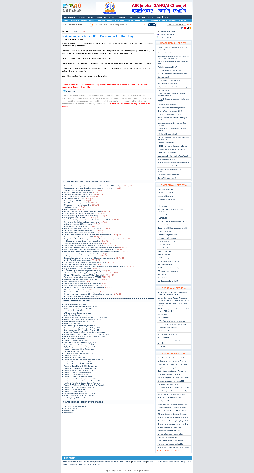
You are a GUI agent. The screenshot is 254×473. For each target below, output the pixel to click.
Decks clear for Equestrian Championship (172, 324)
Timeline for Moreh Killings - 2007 (75, 357)
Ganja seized (162, 203)
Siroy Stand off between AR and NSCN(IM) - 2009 (80, 343)
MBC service (162, 206)
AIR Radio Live (70, 17)
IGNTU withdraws (164, 254)
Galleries (120, 20)
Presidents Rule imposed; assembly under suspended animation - (89, 262)
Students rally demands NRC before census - (82, 224)
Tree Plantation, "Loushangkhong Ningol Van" (173, 421)
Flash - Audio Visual (139, 461)
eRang (130, 17)
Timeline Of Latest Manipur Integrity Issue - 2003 (80, 379)
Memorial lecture (163, 274)
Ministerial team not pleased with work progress (174, 87)
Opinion (189, 461)
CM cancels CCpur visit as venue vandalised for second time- (88, 288)
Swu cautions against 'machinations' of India (172, 73)
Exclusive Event (125, 461)
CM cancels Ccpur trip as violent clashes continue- (84, 292)
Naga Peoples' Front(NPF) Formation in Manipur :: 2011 (82, 330)
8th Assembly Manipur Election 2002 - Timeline (79, 393)
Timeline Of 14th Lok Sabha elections (76, 374)
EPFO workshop (163, 258)
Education (100, 20)
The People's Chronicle (71, 408)
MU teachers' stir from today (167, 238)
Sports (65, 464)
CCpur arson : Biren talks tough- (78, 290)
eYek (166, 17)
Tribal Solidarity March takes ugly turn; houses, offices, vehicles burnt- (91, 273)
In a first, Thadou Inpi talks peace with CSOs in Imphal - (86, 254)
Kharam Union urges (165, 231)
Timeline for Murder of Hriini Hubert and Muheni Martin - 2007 (84, 359)
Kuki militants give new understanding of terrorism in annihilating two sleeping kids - (95, 247)
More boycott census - (75, 207)
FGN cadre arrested (164, 244)
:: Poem (172, 371)
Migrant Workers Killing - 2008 (74, 351)
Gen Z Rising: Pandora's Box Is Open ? (171, 440)
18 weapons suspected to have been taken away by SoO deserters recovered (174, 57)
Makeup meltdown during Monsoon (169, 427)
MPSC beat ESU (163, 337)
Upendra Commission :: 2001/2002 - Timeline (79, 396)
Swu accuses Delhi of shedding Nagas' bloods (173, 156)
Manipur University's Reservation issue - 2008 (79, 345)
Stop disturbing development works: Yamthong (173, 162)
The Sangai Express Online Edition (75, 406)
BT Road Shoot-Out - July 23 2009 (75, 338)
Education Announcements (104, 461)
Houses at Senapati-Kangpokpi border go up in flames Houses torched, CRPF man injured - (98, 186)
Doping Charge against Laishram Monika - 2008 (79, 347)
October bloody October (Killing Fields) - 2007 (79, 353)
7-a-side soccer (163, 314)
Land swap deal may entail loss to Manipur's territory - (85, 215)
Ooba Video (140, 17)
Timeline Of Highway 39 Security (74, 389)
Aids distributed (163, 278)
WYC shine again (163, 331)
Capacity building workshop (167, 104)
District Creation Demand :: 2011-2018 (76, 315)
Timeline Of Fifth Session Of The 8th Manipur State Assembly (84, 385)
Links (137, 20)
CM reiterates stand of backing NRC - (80, 226)
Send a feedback (165, 37)
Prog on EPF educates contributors (169, 114)
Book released (163, 248)
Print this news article (167, 34)
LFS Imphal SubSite (161, 461)
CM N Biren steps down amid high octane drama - (84, 264)
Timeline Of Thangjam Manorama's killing (77, 372)
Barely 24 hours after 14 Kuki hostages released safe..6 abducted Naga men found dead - (97, 239)
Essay (116, 461)
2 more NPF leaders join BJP (168, 178)
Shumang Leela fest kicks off (167, 166)
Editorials (90, 461)
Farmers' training (163, 225)
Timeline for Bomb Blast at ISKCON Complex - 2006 (81, 366)
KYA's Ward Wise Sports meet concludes (172, 321)
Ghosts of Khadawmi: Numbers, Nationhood (172, 414)
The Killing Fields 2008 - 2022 (73, 311)
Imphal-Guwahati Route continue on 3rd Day (172, 404)
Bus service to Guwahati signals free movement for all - (86, 222)
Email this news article (167, 31)
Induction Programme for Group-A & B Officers (173, 378)
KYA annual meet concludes (167, 83)
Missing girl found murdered (167, 134)
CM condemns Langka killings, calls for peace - (83, 232)
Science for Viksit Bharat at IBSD (169, 431)
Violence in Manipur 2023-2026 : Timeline (172, 361)
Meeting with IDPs (164, 401)
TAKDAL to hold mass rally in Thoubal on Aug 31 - (84, 213)
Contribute (172, 20)
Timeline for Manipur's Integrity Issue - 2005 (78, 370)
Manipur (83, 20)
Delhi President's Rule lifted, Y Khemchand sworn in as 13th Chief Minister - (93, 249)
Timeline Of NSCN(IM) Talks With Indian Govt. (79, 387)
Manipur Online (69, 412)
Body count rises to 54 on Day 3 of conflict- (82, 268)
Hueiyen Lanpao (69, 410)
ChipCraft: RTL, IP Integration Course (170, 368)
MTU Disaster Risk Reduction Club (169, 397)
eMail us (182, 20)
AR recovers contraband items (168, 271)
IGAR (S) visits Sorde (165, 251)
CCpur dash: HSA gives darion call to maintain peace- (85, 279)
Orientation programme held (167, 235)
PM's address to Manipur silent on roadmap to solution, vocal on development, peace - (96, 251)
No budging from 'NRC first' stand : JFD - (81, 218)
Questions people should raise (168, 384)
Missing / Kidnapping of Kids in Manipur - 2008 (79, 349)
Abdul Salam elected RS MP (167, 67)
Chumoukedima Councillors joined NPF (171, 381)
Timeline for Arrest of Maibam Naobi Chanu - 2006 (80, 368)
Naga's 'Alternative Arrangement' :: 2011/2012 (79, 321)
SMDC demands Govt (165, 193)
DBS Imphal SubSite (69, 461)
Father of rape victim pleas (167, 152)
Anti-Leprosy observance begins (168, 268)
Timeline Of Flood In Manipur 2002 (75, 391)
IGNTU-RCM (162, 218)
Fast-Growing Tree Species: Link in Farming (172, 391)
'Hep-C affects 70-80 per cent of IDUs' (170, 111)
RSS (80, 464)
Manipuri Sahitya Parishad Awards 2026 (171, 394)
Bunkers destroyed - (74, 209)
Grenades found (163, 77)
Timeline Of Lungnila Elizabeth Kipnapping (78, 376)
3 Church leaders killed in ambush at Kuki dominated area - (87, 243)
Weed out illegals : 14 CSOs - (77, 201)
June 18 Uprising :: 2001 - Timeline (75, 398)
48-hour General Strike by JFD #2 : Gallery (172, 411)
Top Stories (87, 464)
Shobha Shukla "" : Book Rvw (173, 424)
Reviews (74, 20)
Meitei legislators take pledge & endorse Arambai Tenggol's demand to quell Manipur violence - (99, 266)
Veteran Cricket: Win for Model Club (170, 334)
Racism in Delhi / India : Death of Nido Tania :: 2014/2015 (82, 319)
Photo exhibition (163, 215)
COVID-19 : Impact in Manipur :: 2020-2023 (78, 309)
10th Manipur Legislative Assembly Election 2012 (80, 326)
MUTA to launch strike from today (169, 261)
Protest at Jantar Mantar (166, 143)
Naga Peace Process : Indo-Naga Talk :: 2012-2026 (80, 306)
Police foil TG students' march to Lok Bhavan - (83, 190)
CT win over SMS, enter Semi (168, 327)
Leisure (130, 20)
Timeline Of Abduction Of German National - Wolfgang (82, 383)
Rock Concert (73, 464)
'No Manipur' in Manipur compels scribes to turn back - (86, 256)
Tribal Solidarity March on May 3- (79, 281)
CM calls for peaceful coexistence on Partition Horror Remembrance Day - (92, 235)
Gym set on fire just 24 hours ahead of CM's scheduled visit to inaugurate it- (92, 294)
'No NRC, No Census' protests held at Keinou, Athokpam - (87, 211)
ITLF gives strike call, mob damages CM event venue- (85, 296)
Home (76, 31)
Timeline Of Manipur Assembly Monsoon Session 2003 (82, 381)
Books (158, 17)
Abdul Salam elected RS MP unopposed (171, 149)
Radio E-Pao (101, 17)
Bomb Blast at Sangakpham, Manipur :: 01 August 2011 (82, 328)
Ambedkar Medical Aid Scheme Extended (172, 407)
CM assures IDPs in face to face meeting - (82, 205)
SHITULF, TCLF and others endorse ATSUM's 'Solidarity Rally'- (89, 275)
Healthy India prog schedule (167, 241)
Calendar (121, 17)
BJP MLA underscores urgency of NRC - (81, 203)
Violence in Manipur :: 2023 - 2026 (75, 304)
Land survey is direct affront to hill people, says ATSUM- (86, 285)
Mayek (144, 20)
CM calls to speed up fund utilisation (170, 70)
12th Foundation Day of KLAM (168, 281)
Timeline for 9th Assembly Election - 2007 (77, 362)
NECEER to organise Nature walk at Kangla (172, 146)
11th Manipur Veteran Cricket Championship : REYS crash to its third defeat (173, 293)
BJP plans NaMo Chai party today (169, 80)
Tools (163, 20)
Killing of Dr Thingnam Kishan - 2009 (76, 340)
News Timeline (174, 461)
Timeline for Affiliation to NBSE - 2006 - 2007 (78, 364)
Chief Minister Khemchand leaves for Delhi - (82, 192)
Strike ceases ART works (166, 199)
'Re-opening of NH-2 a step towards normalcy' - (83, 194)
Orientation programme (165, 189)
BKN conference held (165, 264)
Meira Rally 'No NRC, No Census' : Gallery (172, 358)
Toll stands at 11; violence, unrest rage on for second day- (87, 271)
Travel (91, 20)
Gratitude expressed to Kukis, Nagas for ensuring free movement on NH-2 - (92, 188)
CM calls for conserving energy (168, 174)
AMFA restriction (163, 317)
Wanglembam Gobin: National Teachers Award (173, 447)
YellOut (112, 17)
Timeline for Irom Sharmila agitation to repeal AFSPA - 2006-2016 (85, 317)
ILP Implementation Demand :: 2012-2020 (77, 313)
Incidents (150, 461)
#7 (168, 437)
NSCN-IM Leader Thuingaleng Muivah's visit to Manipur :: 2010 (84, 336)
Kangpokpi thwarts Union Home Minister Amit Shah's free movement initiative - (94, 258)
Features (110, 20)
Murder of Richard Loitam (72, 323)
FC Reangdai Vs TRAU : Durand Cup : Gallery (173, 387)
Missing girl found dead (165, 196)
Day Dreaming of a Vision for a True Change (172, 364)
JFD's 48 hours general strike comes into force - (83, 230)
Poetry (183, 461)
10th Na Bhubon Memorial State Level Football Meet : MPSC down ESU (173, 310)
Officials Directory (86, 17)
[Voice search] (144, 24)
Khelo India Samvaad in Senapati (169, 374)
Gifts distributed (163, 90)
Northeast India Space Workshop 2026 (170, 444)
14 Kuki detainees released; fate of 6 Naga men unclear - (86, 241)
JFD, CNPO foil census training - (78, 198)
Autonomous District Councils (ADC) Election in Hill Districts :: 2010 (86, 334)
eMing (150, 17)
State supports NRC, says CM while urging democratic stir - (87, 228)
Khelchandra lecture (164, 53)
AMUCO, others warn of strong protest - (81, 196)
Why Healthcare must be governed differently (173, 417)
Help (106, 470)
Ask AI (152, 25)
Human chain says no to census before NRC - (83, 237)
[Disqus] (108, 143)
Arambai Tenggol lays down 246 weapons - (82, 260)
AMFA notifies (162, 346)
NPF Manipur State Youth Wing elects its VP (173, 108)
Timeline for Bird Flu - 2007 (73, 355)
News (66, 20)
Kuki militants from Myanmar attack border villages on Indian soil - (90, 245)
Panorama (154, 20)
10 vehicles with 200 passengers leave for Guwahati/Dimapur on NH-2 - (91, 220)
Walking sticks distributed (166, 159)
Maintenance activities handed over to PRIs (172, 221)
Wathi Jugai (96, 464)
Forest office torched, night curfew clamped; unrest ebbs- (86, 283)
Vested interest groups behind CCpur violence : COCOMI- (87, 277)
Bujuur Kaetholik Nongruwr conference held (172, 228)
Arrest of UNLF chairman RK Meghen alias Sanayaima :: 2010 (84, 332)
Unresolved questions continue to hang (170, 434)
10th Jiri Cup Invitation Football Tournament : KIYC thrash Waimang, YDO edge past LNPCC (173, 299)
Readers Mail (81, 461)
